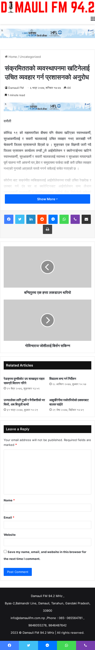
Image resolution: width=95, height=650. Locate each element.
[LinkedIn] (31, 219)
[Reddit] (42, 219)
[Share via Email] (86, 219)
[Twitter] (19, 219)
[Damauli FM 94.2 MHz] (47, 7)
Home (12, 56)
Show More (46, 199)
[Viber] (75, 219)
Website (10, 534)
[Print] (47, 229)
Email (9, 517)
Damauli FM (16, 87)
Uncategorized (30, 56)
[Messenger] (53, 219)
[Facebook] (8, 219)
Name (9, 500)
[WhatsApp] (64, 219)
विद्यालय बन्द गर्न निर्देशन (62, 379)
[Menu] (92, 18)
